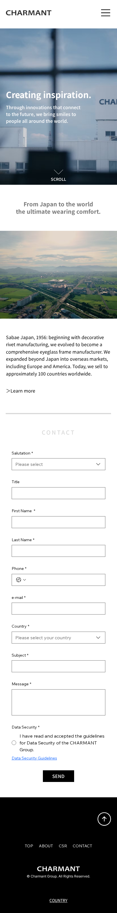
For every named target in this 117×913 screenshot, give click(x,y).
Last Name (23, 539)
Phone (19, 568)
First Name (23, 510)
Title (16, 481)
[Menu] (106, 12)
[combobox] (59, 464)
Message (21, 683)
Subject (20, 655)
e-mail (19, 597)
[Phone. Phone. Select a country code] (21, 579)
